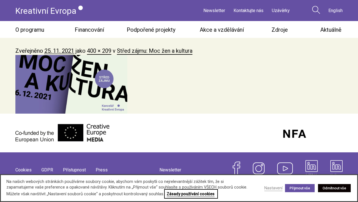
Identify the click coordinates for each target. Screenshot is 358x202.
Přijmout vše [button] (299, 188)
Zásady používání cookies (191, 194)
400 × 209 (99, 50)
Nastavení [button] (273, 187)
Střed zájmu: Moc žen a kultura (154, 50)
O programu (29, 29)
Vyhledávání (316, 10)
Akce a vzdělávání (222, 29)
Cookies (23, 170)
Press (102, 170)
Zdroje (280, 29)
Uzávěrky (281, 10)
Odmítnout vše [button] (334, 188)
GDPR (47, 170)
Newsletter (214, 10)
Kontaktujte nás (248, 10)
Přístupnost (74, 170)
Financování (89, 29)
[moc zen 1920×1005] (179, 84)
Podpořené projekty (151, 29)
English (335, 10)
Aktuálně (330, 29)
